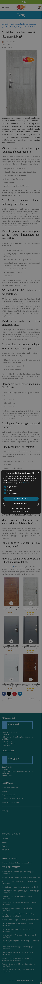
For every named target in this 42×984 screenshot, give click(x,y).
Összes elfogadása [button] (21, 499)
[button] (21, 508)
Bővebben (26, 483)
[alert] (21, 492)
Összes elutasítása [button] (21, 504)
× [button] (38, 472)
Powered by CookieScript (21, 511)
